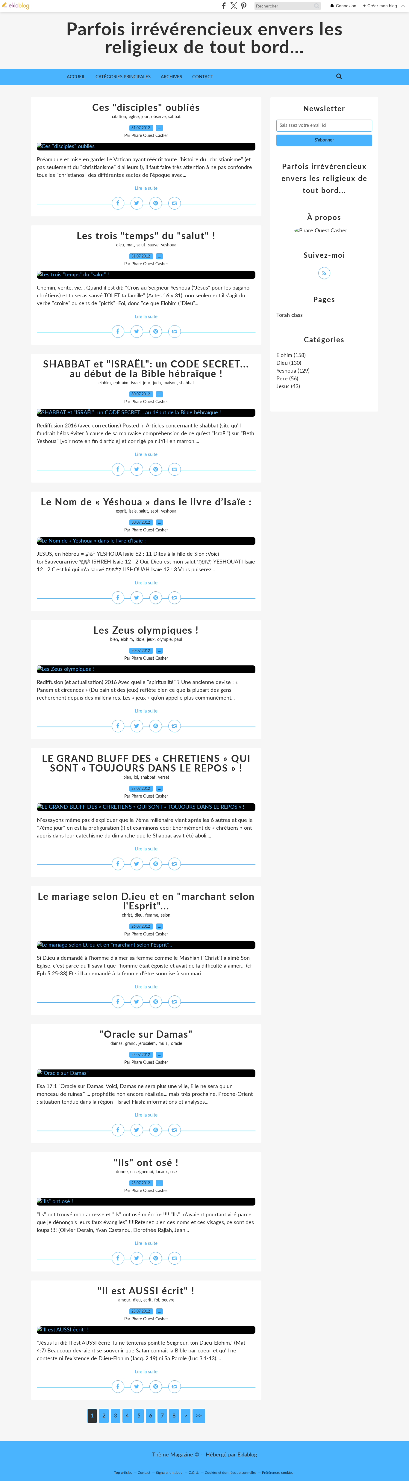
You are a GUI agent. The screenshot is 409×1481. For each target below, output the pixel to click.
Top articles (123, 1472)
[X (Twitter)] (233, 5)
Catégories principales (123, 77)
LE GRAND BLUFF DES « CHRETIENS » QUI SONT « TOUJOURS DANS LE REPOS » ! (146, 763)
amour (124, 1300)
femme (151, 915)
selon (165, 915)
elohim (105, 383)
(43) (288, 386)
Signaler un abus (169, 1472)
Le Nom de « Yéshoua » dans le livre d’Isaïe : (146, 502)
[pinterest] (243, 5)
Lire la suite (146, 188)
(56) (287, 379)
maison (170, 383)
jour (145, 117)
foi (156, 1300)
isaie (133, 511)
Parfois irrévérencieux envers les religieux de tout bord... (204, 39)
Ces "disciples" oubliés (146, 108)
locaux (162, 1172)
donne (122, 1172)
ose (173, 1172)
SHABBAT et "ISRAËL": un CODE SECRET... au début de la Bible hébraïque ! (146, 369)
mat (130, 245)
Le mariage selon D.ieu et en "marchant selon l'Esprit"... (146, 901)
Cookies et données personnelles (230, 1472)
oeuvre (168, 1300)
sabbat (174, 117)
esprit (121, 511)
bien (114, 640)
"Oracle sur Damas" (146, 1034)
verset (163, 777)
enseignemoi (141, 1172)
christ (127, 915)
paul (178, 640)
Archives (171, 77)
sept (154, 511)
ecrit (147, 1300)
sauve (153, 245)
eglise (134, 117)
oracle (176, 1044)
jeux (150, 640)
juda (157, 383)
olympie (164, 640)
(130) (288, 363)
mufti (163, 1044)
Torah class (289, 315)
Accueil (76, 77)
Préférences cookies (277, 1472)
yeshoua (168, 245)
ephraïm (120, 383)
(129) (293, 371)
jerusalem (147, 1044)
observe (158, 117)
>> (199, 1416)
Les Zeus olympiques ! (146, 630)
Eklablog (247, 1455)
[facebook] (224, 5)
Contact (202, 77)
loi (136, 777)
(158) (291, 355)
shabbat (186, 383)
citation (119, 117)
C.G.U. (194, 1472)
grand (130, 1044)
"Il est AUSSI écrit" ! (146, 1291)
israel (135, 383)
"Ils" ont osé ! (146, 1163)
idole (140, 640)
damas (116, 1044)
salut (141, 245)
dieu (120, 245)
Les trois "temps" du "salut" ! (146, 236)
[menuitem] (76, 77)
